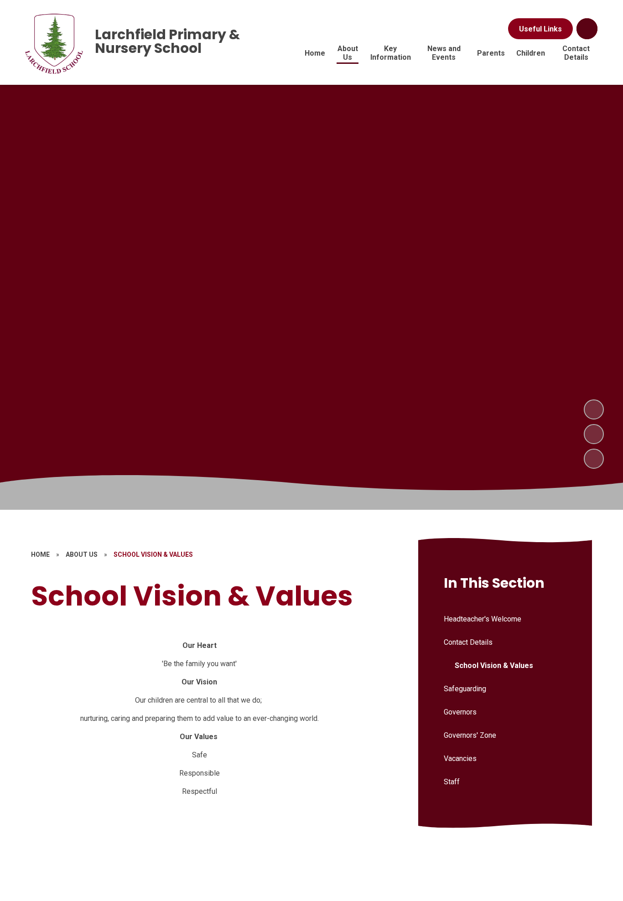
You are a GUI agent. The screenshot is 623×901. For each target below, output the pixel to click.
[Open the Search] (586, 28)
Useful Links (540, 29)
